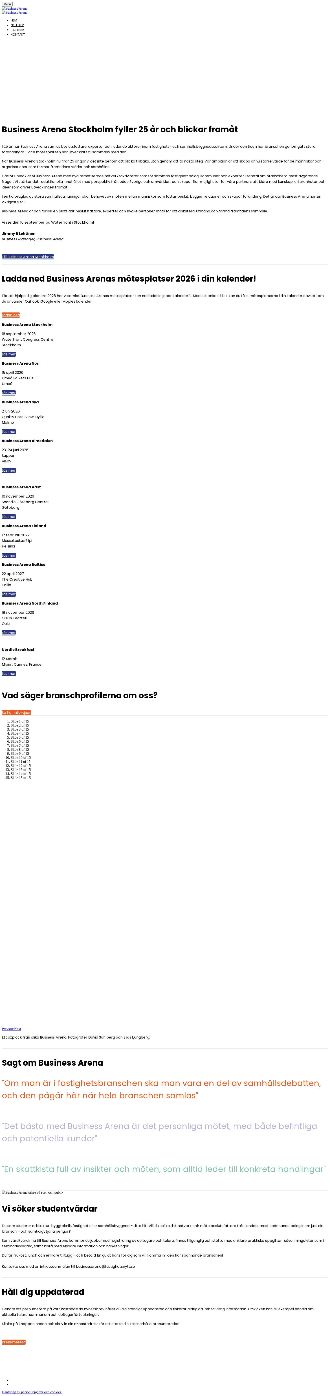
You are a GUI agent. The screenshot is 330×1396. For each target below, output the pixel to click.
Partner (17, 30)
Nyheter (17, 25)
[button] (28, 256)
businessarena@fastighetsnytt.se (105, 1266)
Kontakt (18, 34)
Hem (14, 20)
